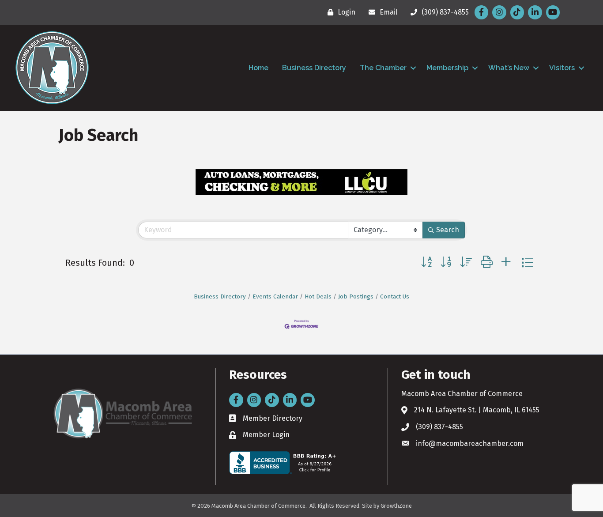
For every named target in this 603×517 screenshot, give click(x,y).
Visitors (562, 68)
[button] (426, 262)
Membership (447, 68)
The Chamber (383, 68)
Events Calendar (275, 296)
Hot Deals (318, 296)
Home (258, 68)
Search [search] (447, 230)
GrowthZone (396, 505)
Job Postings (355, 296)
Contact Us (394, 296)
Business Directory (314, 68)
